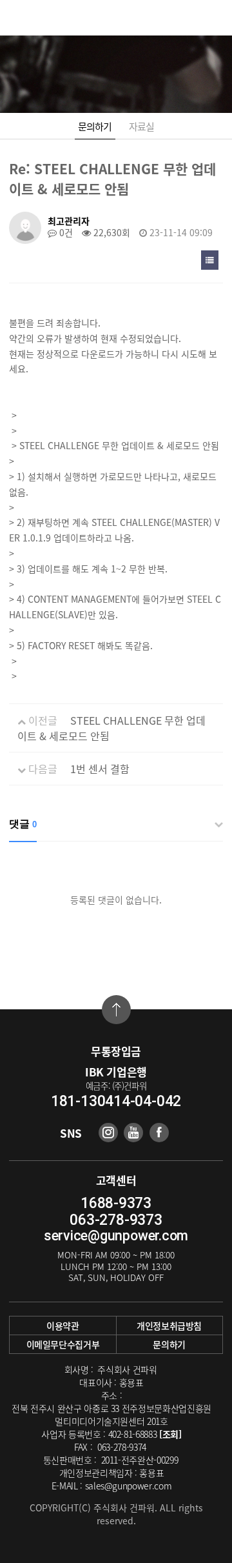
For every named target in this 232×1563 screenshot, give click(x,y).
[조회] (170, 1433)
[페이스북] (159, 1132)
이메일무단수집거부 (63, 1344)
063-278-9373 (116, 1220)
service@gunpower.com (116, 1235)
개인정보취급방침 (169, 1325)
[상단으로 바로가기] (116, 1009)
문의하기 (95, 126)
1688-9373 (116, 1203)
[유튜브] (133, 1132)
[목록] (209, 260)
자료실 (142, 126)
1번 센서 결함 (100, 768)
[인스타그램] (108, 1132)
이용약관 (62, 1325)
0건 (65, 232)
